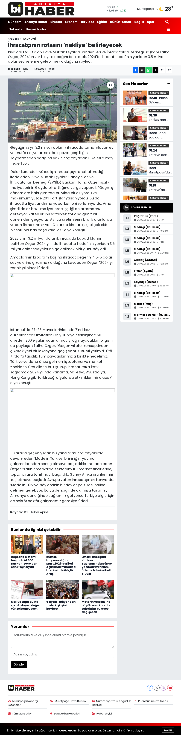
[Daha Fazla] (155, 70)
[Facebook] (150, 688)
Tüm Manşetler (22, 713)
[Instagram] (163, 688)
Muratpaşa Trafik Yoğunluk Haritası (111, 703)
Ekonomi (71, 22)
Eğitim (102, 22)
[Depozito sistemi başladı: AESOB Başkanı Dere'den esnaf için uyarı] (27, 544)
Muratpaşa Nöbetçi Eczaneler (23, 703)
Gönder (19, 664)
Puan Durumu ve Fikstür (153, 701)
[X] (157, 688)
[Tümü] (168, 84)
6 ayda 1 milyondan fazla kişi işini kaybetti (61, 605)
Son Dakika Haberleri (67, 713)
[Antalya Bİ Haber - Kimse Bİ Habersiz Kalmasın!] (41, 9)
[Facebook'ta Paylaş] (135, 70)
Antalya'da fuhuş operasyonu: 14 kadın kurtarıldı (157, 187)
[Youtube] (170, 688)
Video (89, 22)
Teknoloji (16, 29)
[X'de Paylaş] (142, 70)
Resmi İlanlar (36, 29)
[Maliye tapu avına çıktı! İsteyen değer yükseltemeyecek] (27, 589)
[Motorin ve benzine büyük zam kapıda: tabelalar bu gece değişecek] (98, 589)
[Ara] (167, 22)
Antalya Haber (35, 22)
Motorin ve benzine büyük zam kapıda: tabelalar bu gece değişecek (96, 607)
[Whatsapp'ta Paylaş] (148, 70)
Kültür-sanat (120, 22)
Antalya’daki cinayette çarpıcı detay (158, 152)
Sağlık (139, 22)
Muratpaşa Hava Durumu (71, 701)
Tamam (168, 730)
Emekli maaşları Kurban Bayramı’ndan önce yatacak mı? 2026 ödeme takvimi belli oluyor (97, 565)
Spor (150, 22)
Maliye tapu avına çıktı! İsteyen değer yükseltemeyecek (25, 605)
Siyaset (56, 22)
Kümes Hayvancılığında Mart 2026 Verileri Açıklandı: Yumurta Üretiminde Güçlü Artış (61, 565)
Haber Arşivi (104, 713)
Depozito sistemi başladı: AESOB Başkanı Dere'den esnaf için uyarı (24, 562)
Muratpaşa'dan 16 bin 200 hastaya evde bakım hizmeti (160, 170)
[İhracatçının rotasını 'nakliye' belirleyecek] (62, 111)
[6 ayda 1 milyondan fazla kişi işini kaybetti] (62, 589)
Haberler (13, 38)
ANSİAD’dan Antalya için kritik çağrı (157, 117)
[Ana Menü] (167, 29)
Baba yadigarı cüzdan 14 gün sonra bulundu (157, 135)
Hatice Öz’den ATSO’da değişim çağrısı (158, 100)
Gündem (14, 22)
